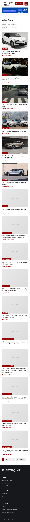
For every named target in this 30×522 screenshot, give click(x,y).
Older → (22, 459)
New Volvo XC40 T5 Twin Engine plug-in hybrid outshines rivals (15, 263)
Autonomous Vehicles (7, 339)
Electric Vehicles (6, 259)
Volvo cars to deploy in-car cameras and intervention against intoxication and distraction (14, 370)
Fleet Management (7, 394)
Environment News (6, 232)
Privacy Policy (5, 483)
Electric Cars (5, 128)
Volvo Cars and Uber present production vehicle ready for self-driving (15, 343)
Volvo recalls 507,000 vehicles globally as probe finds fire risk (14, 290)
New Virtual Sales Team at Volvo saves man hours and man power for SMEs (14, 398)
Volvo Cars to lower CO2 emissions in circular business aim (14, 210)
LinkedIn (4, 499)
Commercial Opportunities (9, 509)
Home (3, 17)
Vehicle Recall (5, 286)
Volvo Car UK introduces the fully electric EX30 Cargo (12, 52)
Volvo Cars (5, 48)
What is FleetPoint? (7, 480)
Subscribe (19, 4)
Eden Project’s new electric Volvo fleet (14, 131)
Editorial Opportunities (8, 512)
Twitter (4, 496)
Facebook (4, 493)
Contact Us (5, 506)
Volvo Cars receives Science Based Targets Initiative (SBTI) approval (13, 236)
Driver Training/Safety (7, 365)
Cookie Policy (5, 486)
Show (3, 27)
